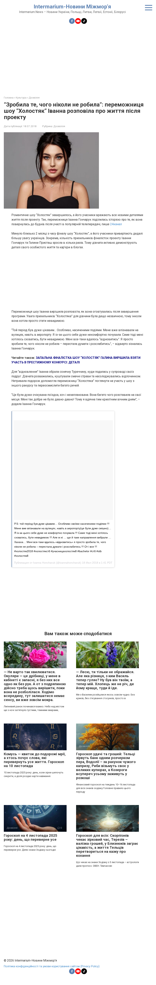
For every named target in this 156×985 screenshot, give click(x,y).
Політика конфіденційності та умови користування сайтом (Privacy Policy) (51, 966)
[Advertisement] (78, 57)
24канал (116, 224)
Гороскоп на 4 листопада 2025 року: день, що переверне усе (30, 837)
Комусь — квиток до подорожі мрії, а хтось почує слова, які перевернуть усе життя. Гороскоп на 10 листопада (35, 760)
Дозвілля (59, 126)
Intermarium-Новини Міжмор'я (72, 6)
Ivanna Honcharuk (44, 562)
